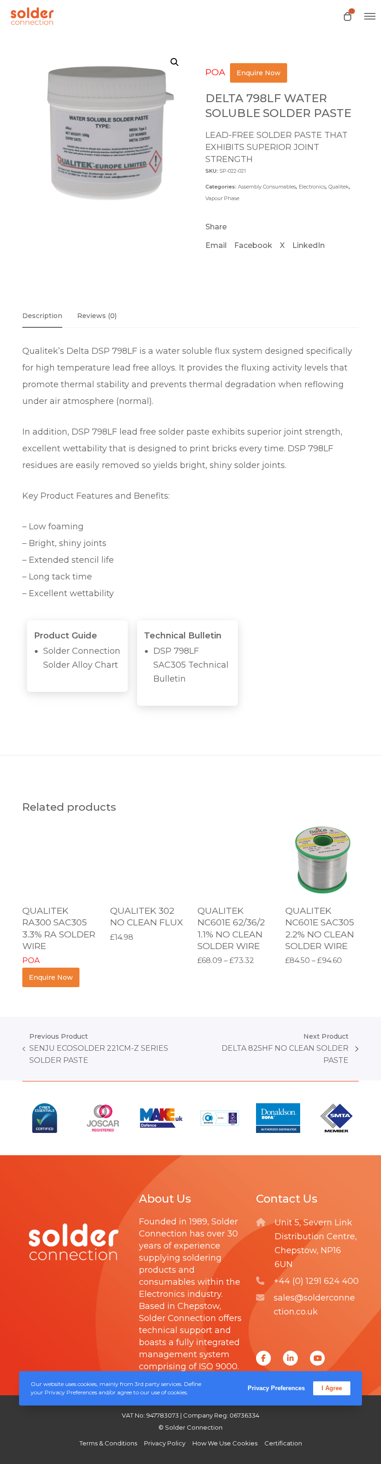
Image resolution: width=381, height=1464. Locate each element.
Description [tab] (42, 316)
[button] (174, 62)
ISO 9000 (218, 1366)
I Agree (332, 1388)
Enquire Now (258, 73)
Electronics (312, 186)
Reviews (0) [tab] (97, 316)
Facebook (253, 245)
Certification (283, 1443)
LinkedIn (308, 245)
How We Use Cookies (224, 1443)
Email (216, 245)
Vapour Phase (222, 198)
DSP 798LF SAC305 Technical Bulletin (191, 665)
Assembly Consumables (267, 186)
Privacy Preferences (276, 1388)
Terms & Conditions (108, 1443)
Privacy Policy (164, 1443)
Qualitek (338, 186)
